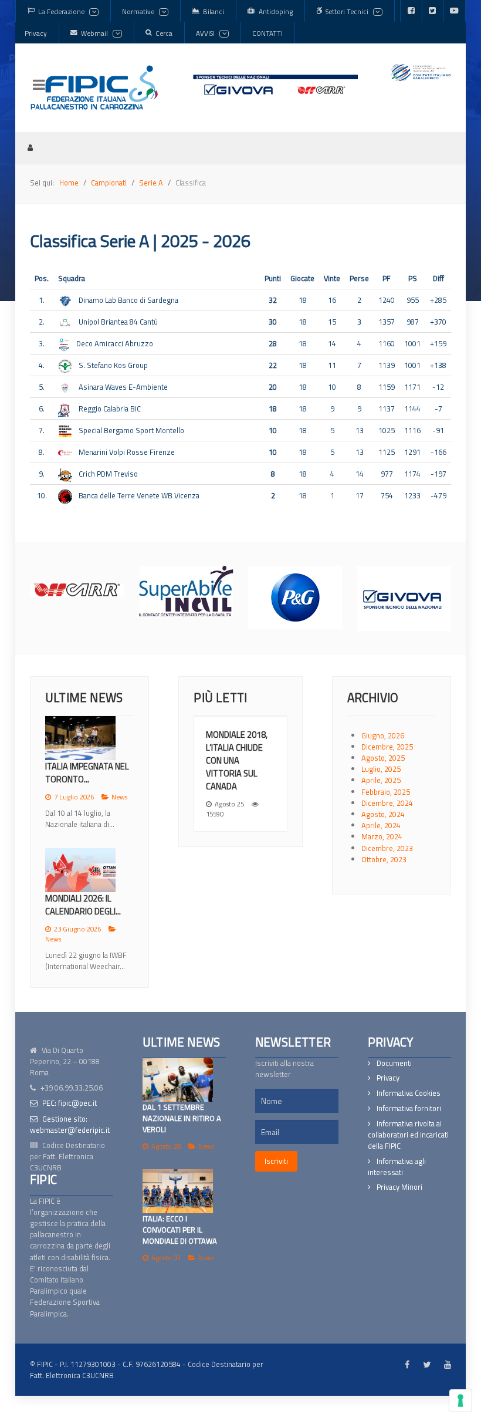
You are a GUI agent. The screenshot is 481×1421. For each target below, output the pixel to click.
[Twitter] (432, 11)
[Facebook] (411, 11)
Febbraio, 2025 (385, 792)
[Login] (30, 147)
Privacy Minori (399, 1187)
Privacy (388, 1078)
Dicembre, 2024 (387, 803)
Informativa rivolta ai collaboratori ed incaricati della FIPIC (408, 1135)
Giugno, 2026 (382, 735)
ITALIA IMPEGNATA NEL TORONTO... (87, 773)
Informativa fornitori (409, 1108)
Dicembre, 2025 (387, 746)
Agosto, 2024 (383, 814)
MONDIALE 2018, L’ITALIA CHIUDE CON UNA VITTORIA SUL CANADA (236, 760)
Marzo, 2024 (381, 836)
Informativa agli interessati (397, 1167)
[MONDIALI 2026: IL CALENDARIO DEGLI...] (80, 870)
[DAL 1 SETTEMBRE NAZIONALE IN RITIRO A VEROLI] (178, 1080)
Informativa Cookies (409, 1093)
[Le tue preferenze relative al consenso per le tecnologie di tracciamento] (460, 1400)
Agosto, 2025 (383, 758)
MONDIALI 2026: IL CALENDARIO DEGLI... (83, 905)
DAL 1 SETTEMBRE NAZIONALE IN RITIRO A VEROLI (182, 1118)
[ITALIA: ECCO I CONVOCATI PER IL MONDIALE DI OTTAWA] (178, 1191)
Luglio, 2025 (381, 769)
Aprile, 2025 (381, 780)
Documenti (394, 1063)
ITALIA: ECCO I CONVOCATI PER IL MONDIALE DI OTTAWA (180, 1230)
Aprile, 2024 (381, 825)
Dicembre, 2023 (387, 848)
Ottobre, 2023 (384, 859)
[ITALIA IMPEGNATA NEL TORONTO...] (80, 738)
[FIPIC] (94, 87)
